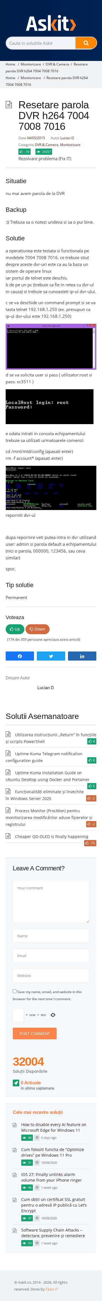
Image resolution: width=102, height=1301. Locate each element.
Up (17, 629)
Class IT (52, 1289)
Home (10, 64)
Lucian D (67, 138)
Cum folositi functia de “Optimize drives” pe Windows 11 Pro (52, 1152)
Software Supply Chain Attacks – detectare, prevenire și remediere (53, 1232)
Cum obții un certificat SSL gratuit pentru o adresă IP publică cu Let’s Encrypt (54, 1205)
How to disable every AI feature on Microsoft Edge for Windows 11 (53, 1127)
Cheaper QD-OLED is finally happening (51, 836)
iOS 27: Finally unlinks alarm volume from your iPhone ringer (51, 1177)
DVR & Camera (57, 64)
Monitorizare (31, 64)
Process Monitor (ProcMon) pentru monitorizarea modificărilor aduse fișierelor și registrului (49, 817)
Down (40, 629)
